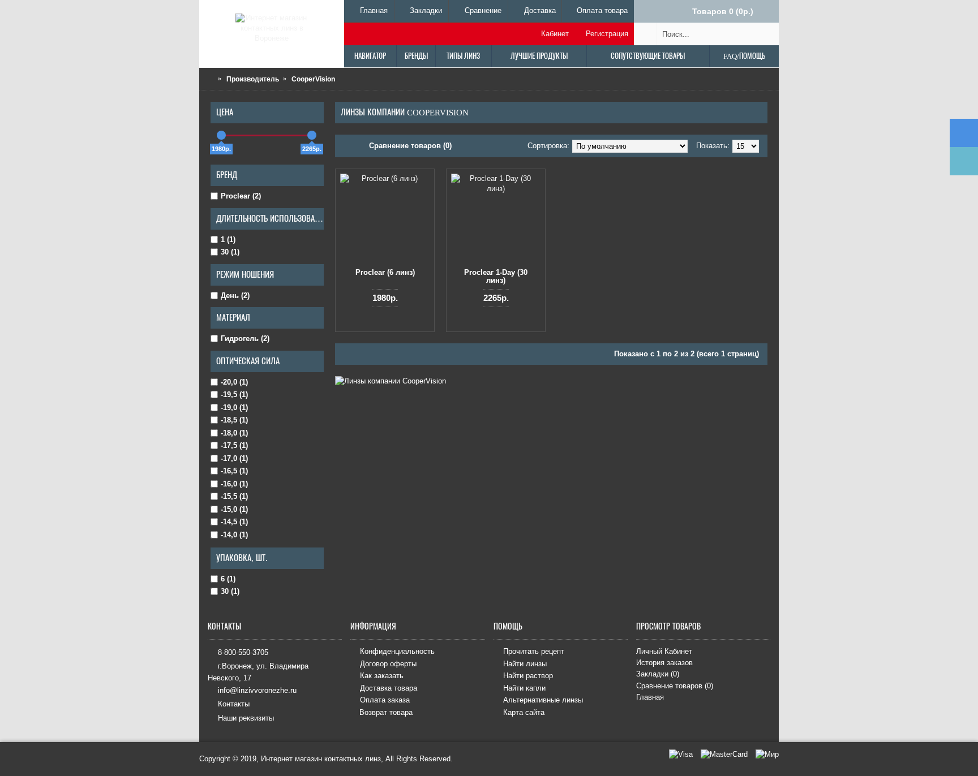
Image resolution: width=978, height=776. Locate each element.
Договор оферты (388, 663)
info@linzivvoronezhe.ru (257, 690)
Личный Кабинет (664, 651)
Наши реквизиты (246, 717)
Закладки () (657, 674)
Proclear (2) (241, 196)
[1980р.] (221, 135)
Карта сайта (523, 712)
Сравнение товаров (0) (410, 145)
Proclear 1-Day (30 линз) (495, 276)
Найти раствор (528, 676)
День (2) (235, 295)
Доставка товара (388, 688)
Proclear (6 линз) (385, 272)
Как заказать (382, 676)
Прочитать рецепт (533, 651)
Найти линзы (525, 663)
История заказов (664, 662)
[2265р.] (311, 135)
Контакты (234, 704)
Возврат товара (386, 712)
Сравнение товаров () (674, 686)
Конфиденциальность (397, 651)
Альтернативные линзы (543, 700)
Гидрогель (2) (245, 338)
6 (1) (228, 579)
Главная (650, 697)
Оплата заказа (385, 700)
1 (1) (228, 239)
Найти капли (524, 688)
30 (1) (230, 252)
